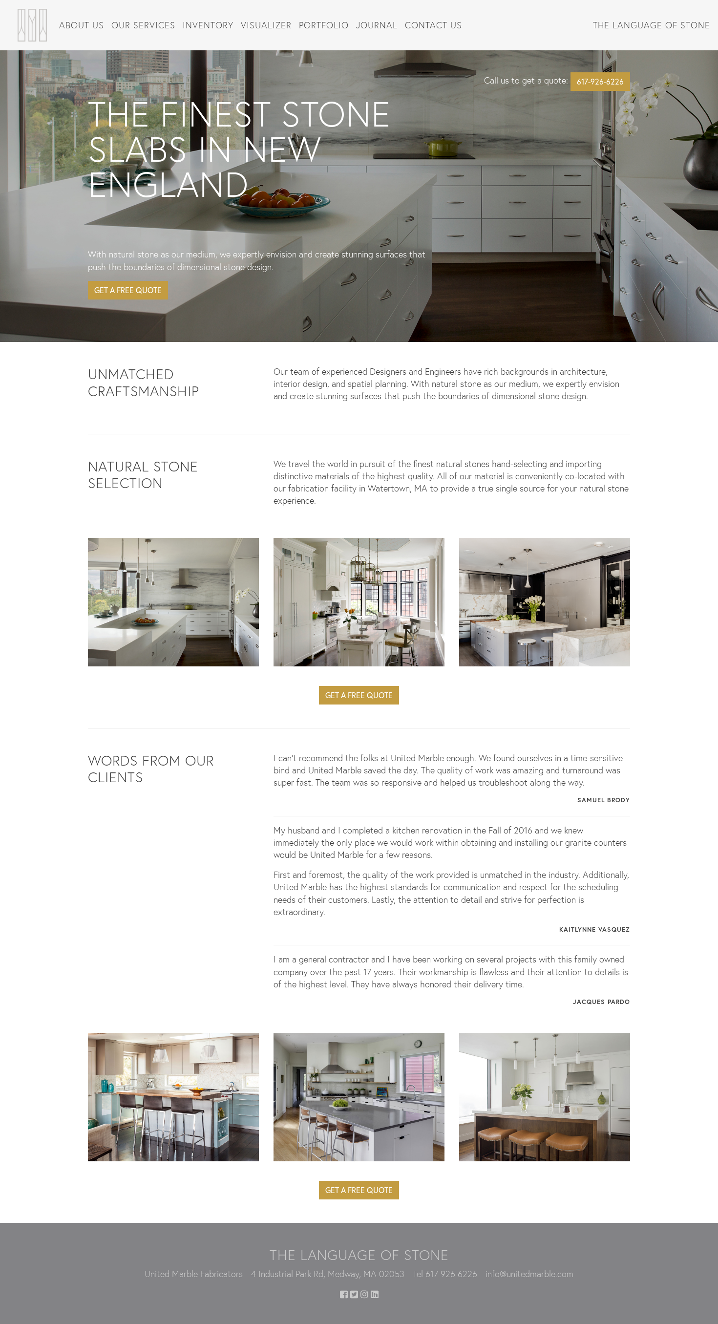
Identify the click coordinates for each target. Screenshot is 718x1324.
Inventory (208, 25)
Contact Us (433, 25)
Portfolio (324, 25)
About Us (81, 25)
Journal (377, 25)
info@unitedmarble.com (529, 1274)
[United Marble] (32, 24)
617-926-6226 (600, 81)
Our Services (143, 25)
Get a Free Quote (128, 290)
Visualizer (266, 25)
